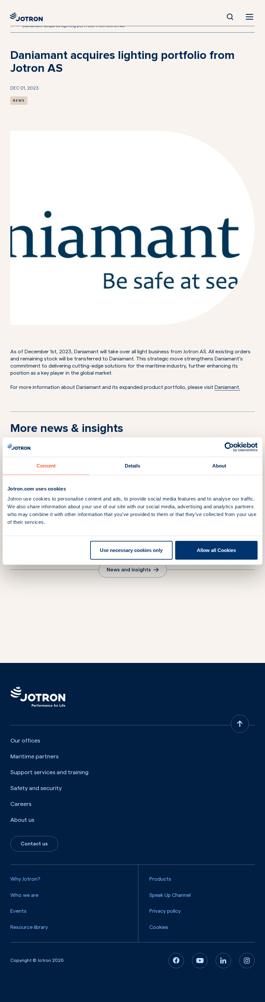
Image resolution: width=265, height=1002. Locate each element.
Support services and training (49, 772)
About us (22, 820)
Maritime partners (34, 756)
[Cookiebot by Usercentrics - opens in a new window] (229, 447)
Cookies (158, 927)
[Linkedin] (223, 960)
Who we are (24, 895)
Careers (20, 804)
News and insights (129, 569)
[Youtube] (199, 960)
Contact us (34, 843)
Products (160, 879)
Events (18, 911)
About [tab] (219, 465)
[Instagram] (247, 960)
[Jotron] (28, 16)
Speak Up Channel (170, 895)
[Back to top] (240, 724)
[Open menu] (248, 17)
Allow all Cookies (216, 550)
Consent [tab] (46, 465)
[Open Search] (230, 17)
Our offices (25, 740)
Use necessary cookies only (131, 550)
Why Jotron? (25, 879)
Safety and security (36, 788)
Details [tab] (132, 465)
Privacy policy (165, 911)
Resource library (29, 927)
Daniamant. (227, 387)
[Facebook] (176, 960)
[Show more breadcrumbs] (18, 26)
